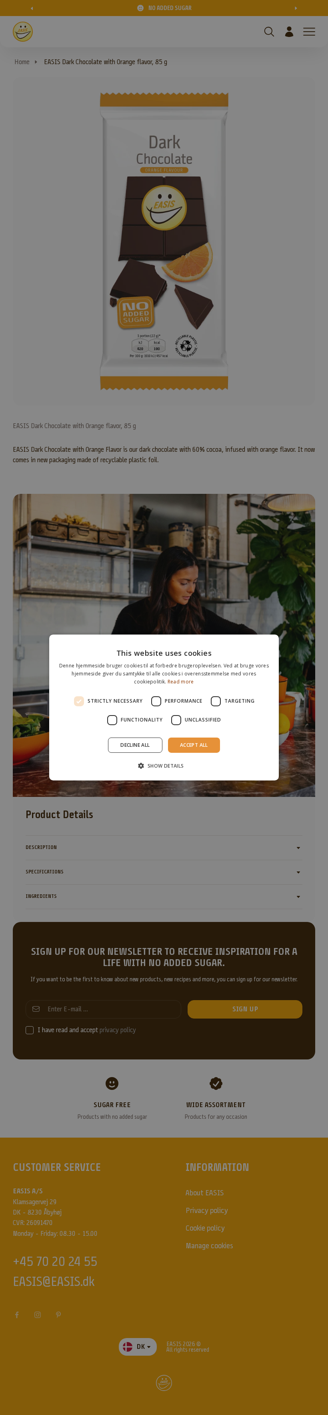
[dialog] (164, 707)
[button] (164, 765)
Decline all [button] (135, 745)
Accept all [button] (194, 745)
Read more (181, 681)
